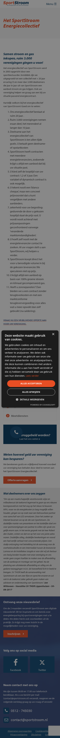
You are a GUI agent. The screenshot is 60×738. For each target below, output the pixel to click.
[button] (30, 399)
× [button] (53, 334)
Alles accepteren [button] (31, 383)
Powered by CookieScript (42, 405)
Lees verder (32, 375)
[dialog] (30, 369)
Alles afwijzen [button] (31, 392)
